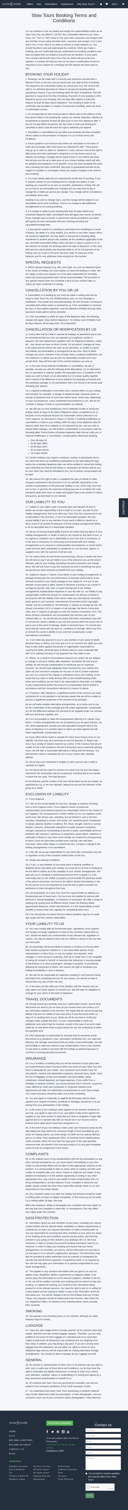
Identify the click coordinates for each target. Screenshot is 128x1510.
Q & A (12, 1436)
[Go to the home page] (11, 4)
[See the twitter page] (52, 1433)
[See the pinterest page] (58, 1433)
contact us (16, 1449)
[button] (107, 4)
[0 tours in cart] (123, 4)
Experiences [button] (67, 4)
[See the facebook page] (47, 1433)
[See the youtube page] (68, 1433)
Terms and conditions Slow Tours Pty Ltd (62, 1438)
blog (12, 1454)
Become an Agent (20, 1445)
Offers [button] (30, 4)
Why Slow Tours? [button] (86, 4)
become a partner (21, 1440)
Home (12, 1431)
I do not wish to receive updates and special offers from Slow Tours (104, 1476)
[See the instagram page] (63, 1433)
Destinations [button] (51, 4)
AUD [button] (114, 4)
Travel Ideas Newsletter (59, 1423)
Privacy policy (51, 1441)
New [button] (39, 4)
